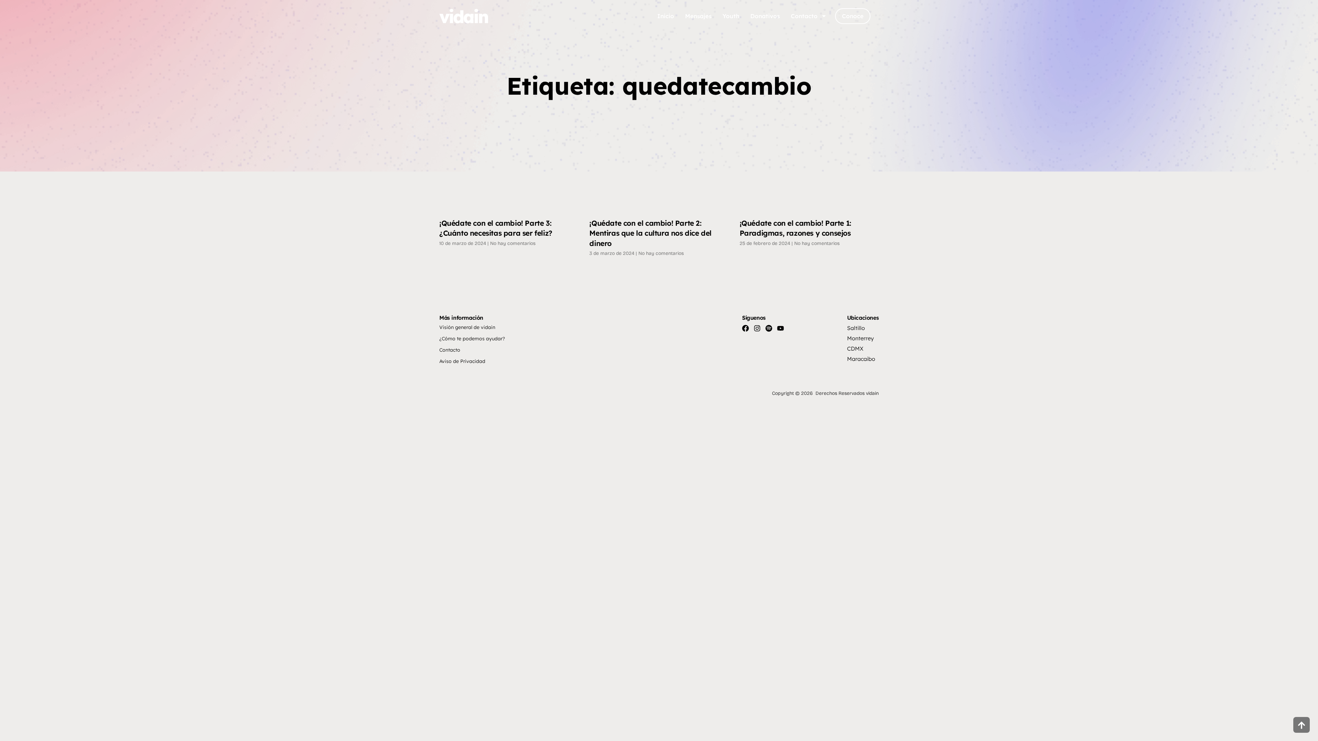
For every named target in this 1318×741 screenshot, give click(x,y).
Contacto (804, 16)
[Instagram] (757, 328)
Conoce (853, 16)
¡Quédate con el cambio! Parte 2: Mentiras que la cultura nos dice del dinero (650, 233)
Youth (730, 16)
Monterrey (860, 338)
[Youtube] (780, 328)
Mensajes (698, 16)
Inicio (665, 16)
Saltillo (856, 328)
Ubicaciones (863, 317)
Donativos (765, 16)
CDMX (855, 348)
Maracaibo (861, 358)
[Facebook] (745, 328)
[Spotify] (768, 328)
